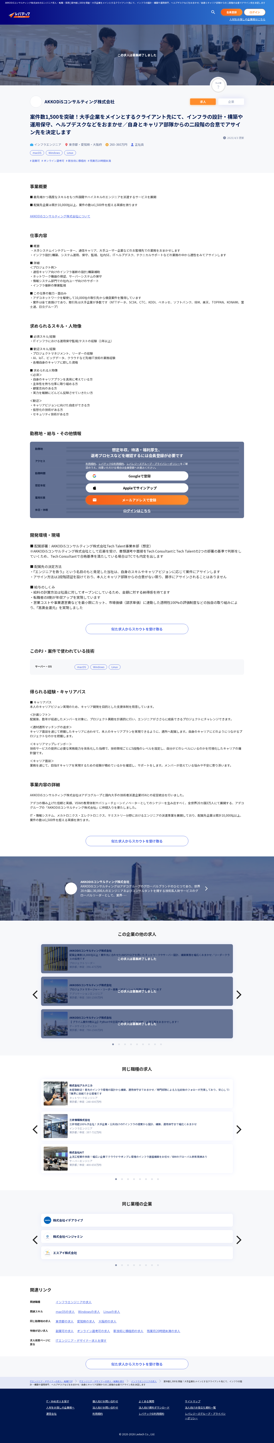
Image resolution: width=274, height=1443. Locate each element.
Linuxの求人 (111, 1311)
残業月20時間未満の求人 (163, 1331)
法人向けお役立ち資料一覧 (200, 1407)
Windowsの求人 (89, 1311)
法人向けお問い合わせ (105, 1407)
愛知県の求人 (86, 1321)
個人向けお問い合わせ (105, 1401)
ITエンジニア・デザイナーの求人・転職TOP (51, 1381)
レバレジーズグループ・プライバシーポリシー (153, 463)
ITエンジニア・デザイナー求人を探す (81, 1340)
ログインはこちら (137, 510)
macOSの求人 (65, 1311)
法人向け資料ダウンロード (154, 1407)
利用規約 (91, 463)
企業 (231, 102)
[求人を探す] (213, 12)
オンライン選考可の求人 (93, 1331)
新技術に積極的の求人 (128, 1331)
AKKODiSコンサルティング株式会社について (60, 216)
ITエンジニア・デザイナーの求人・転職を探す (101, 1381)
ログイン (255, 12)
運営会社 (51, 1413)
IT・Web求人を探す (57, 1401)
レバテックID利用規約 (111, 463)
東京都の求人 (65, 1321)
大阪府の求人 (107, 1321)
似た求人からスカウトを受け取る (137, 629)
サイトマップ (192, 1401)
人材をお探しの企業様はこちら (247, 19)
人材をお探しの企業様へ (60, 1407)
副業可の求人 (65, 1331)
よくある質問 (146, 1401)
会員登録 (231, 12)
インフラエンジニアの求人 (74, 1302)
